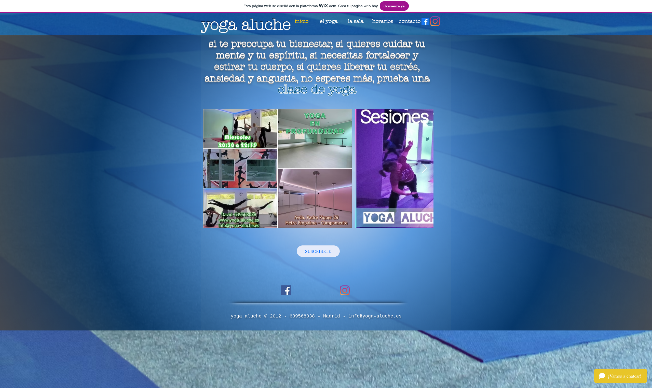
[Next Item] (425, 169)
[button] (318, 251)
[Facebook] (425, 21)
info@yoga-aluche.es (375, 316)
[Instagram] (435, 21)
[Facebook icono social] (286, 290)
